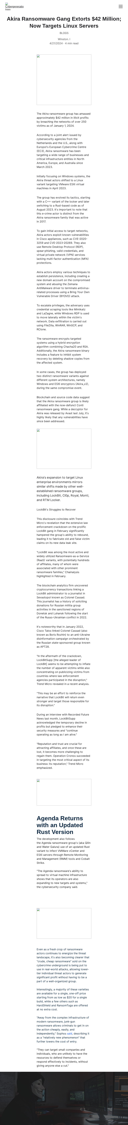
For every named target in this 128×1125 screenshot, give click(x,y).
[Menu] (121, 6)
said (69, 1033)
